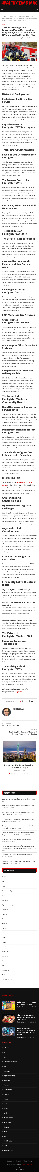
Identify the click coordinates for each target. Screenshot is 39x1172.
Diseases (5, 909)
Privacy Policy (27, 1161)
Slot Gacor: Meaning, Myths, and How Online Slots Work (26, 1017)
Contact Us (10, 1161)
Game (4, 937)
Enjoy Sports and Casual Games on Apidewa (16, 799)
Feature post (6, 919)
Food (4, 933)
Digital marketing (7, 905)
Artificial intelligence (8, 891)
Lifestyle (5, 956)
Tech (3, 975)
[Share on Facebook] (24, 701)
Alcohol (4, 877)
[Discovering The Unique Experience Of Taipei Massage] (19, 751)
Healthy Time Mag (27, 1164)
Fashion (4, 914)
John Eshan (12, 38)
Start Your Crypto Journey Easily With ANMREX (17, 839)
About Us (18, 1161)
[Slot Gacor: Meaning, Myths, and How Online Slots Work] (8, 1018)
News (11, 16)
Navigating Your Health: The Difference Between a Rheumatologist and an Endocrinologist (18, 847)
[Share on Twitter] (27, 701)
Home (4, 16)
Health (4, 942)
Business (5, 900)
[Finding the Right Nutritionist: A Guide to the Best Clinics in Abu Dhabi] (8, 1031)
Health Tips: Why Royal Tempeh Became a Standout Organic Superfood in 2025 (18, 834)
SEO (3, 965)
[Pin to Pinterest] (29, 701)
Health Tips (5, 951)
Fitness (4, 928)
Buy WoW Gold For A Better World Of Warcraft (17, 855)
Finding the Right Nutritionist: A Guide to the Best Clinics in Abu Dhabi (26, 1031)
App (3, 886)
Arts (3, 895)
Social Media (6, 970)
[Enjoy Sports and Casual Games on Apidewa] (8, 1005)
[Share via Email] (32, 701)
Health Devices (7, 947)
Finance (4, 923)
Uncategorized (7, 979)
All (3, 881)
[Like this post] (22, 701)
